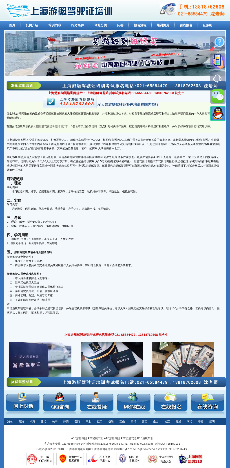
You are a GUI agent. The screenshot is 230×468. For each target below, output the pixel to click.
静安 (66, 421)
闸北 (88, 421)
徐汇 (43, 421)
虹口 (99, 421)
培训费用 (163, 25)
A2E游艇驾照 (129, 438)
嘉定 (144, 421)
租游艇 (207, 25)
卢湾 (32, 421)
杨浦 (111, 421)
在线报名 (186, 25)
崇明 (212, 421)
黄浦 (21, 421)
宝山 (122, 421)
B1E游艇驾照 (145, 438)
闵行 (133, 421)
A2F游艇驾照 (95, 438)
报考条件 (77, 25)
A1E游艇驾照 (112, 438)
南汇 (189, 421)
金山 (156, 421)
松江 (167, 421)
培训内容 (55, 25)
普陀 (77, 421)
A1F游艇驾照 (79, 438)
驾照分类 (100, 25)
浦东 (10, 421)
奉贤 (200, 421)
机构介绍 (32, 25)
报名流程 (140, 25)
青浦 (178, 421)
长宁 (55, 421)
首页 (12, 25)
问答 (120, 25)
